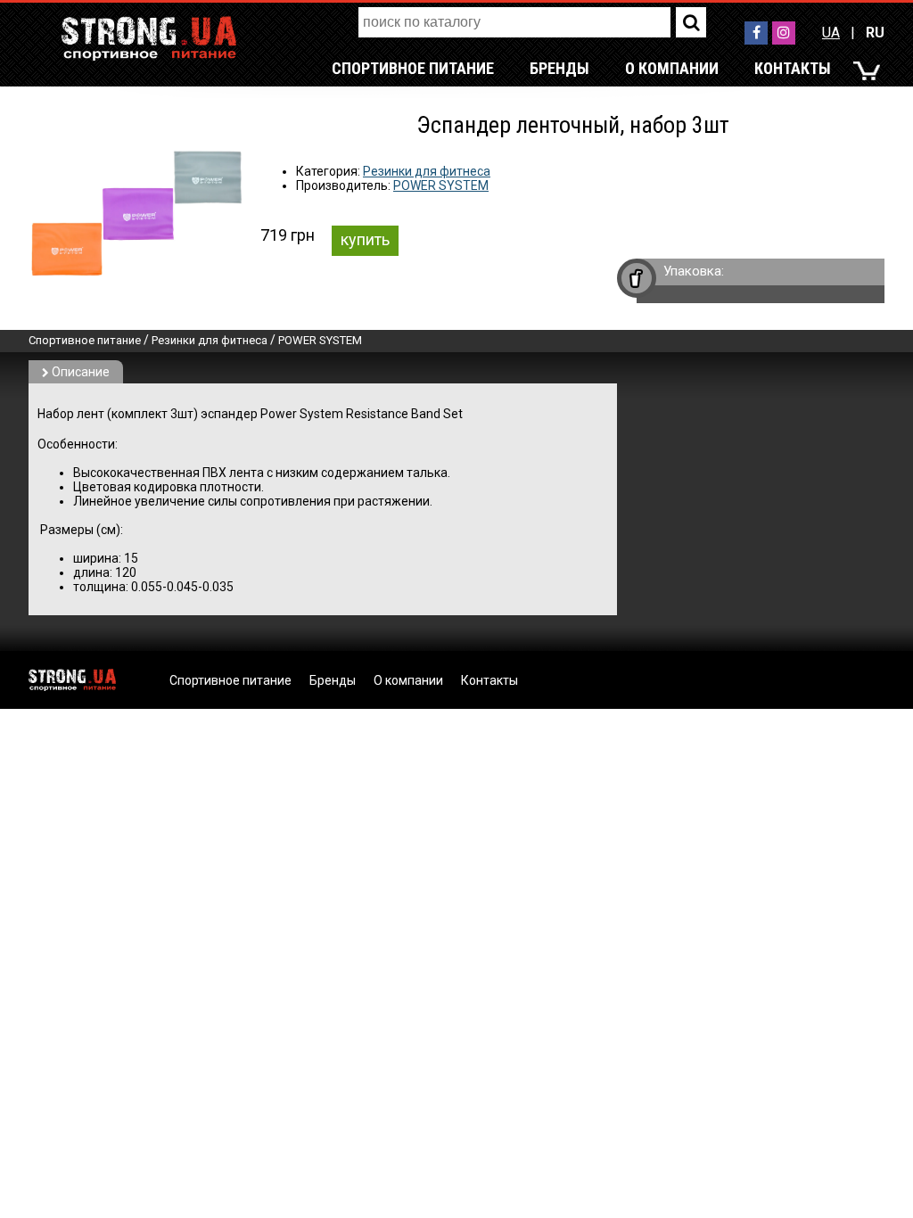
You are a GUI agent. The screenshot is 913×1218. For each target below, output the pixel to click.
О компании (672, 68)
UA (831, 32)
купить (365, 239)
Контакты (792, 68)
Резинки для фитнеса (426, 171)
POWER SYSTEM (441, 185)
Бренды (559, 68)
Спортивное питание (413, 68)
